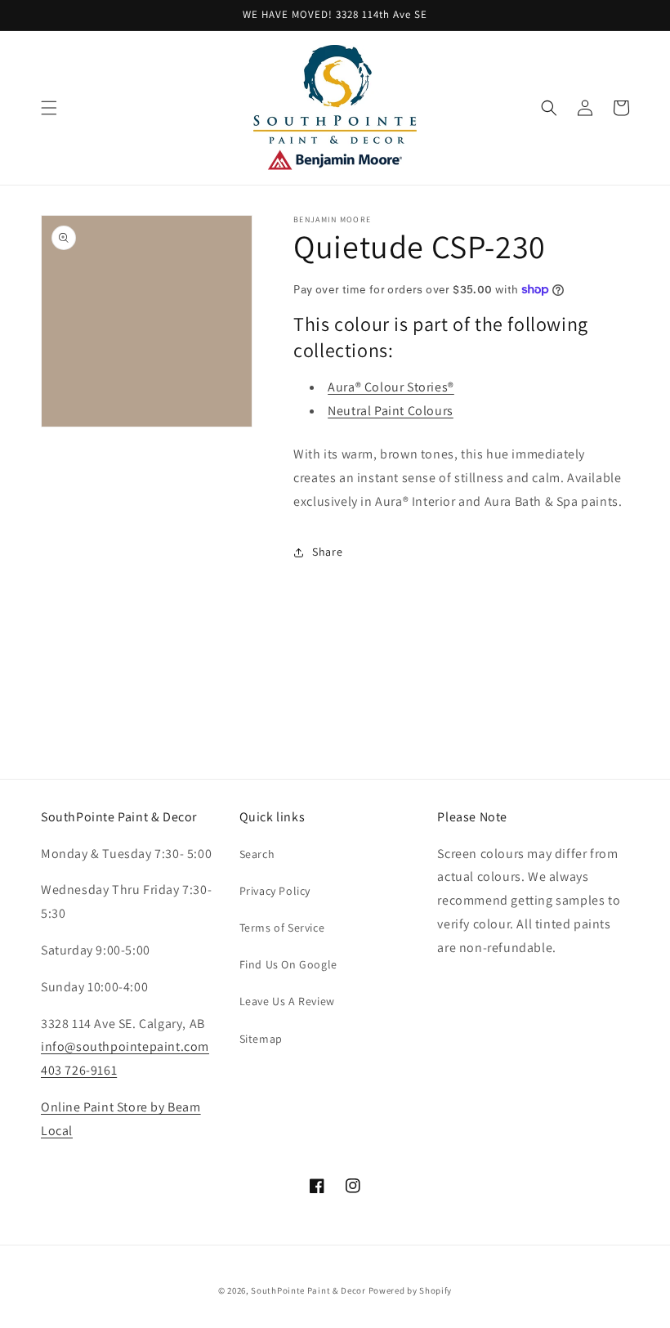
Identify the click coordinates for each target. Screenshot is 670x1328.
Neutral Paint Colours (390, 410)
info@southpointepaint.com (125, 1046)
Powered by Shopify (410, 1290)
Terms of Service (282, 927)
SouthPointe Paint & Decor (308, 1290)
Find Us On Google (288, 964)
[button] (49, 108)
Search (257, 854)
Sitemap (261, 1038)
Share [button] (327, 551)
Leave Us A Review (287, 1001)
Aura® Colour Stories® (391, 387)
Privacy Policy (274, 890)
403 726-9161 (79, 1070)
